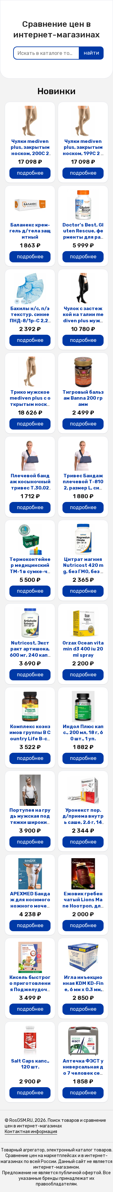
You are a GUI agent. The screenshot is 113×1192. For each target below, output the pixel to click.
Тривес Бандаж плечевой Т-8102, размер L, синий (83, 485)
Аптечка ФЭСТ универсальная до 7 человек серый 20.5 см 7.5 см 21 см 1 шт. (83, 1073)
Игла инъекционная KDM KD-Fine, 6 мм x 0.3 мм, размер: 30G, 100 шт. (83, 990)
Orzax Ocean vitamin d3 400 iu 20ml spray (83, 649)
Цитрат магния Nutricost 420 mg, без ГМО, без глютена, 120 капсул (83, 571)
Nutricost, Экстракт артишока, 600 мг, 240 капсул (30, 652)
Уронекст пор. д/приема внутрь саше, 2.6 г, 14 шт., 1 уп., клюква (83, 822)
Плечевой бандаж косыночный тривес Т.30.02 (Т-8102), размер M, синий (30, 488)
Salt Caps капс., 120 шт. (30, 1064)
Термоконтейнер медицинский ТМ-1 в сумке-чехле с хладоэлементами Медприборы (30, 575)
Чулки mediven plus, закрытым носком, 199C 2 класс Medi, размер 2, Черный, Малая (83, 157)
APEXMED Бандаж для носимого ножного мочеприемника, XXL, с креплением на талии (30, 909)
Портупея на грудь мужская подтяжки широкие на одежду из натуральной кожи (30, 825)
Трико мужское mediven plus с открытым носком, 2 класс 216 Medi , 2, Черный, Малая (30, 407)
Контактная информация (31, 1131)
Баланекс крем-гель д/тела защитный (30, 231)
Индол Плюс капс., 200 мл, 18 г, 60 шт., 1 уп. (83, 733)
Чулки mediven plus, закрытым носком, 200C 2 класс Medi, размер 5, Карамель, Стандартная (30, 157)
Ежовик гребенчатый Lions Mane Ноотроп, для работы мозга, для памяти (83, 906)
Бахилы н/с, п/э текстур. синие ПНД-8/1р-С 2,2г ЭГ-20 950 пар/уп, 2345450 (30, 321)
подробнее (30, 173)
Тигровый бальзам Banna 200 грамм (83, 398)
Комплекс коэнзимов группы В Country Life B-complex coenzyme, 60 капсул (30, 739)
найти (91, 53)
